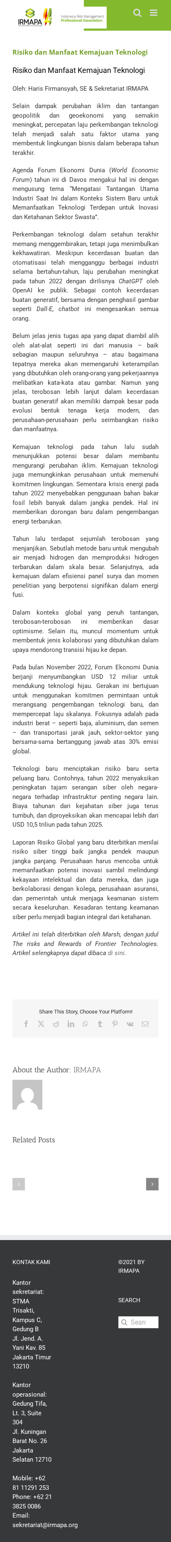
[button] (18, 1184)
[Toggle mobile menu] (154, 12)
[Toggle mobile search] (137, 12)
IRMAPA (87, 1069)
